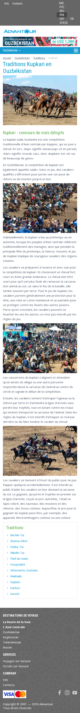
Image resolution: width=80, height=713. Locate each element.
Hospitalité (17, 564)
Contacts (17, 3)
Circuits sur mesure (16, 666)
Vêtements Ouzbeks (24, 570)
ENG (61, 3)
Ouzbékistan (22, 58)
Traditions (39, 58)
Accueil (7, 58)
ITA (72, 18)
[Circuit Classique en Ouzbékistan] (40, 36)
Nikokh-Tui (17, 553)
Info (6, 3)
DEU (62, 11)
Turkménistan (12, 642)
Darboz (15, 588)
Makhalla (16, 576)
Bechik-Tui (17, 535)
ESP (62, 18)
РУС (62, 7)
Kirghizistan (10, 637)
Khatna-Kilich (18, 541)
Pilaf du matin (19, 558)
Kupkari (15, 582)
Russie (7, 647)
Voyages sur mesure (17, 661)
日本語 (64, 22)
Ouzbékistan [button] (10, 50)
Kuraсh (14, 594)
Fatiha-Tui (16, 547)
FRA (62, 14)
